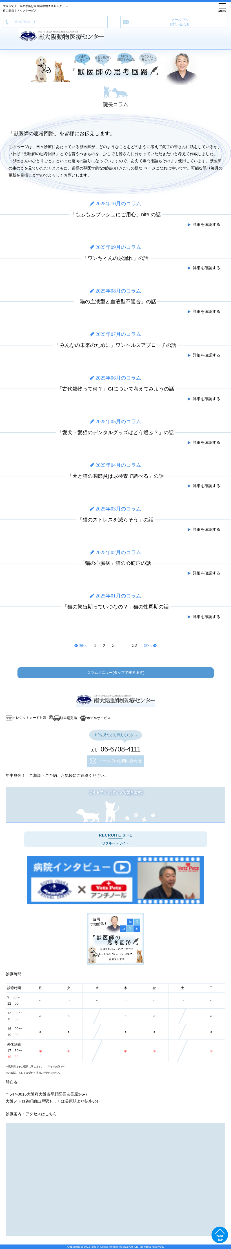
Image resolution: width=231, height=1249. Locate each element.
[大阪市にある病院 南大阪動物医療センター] (115, 880)
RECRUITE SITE (115, 839)
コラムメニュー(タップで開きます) (115, 672)
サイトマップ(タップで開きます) (115, 792)
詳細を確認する (206, 224)
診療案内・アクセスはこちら (31, 1114)
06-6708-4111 (22, 22)
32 (134, 645)
